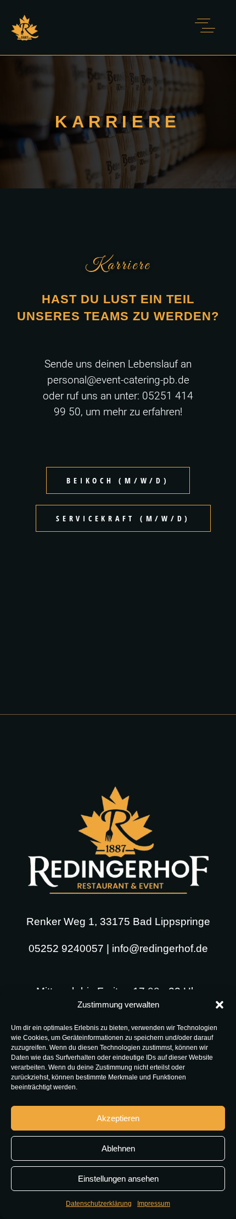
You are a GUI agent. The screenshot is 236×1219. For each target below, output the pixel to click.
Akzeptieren (118, 1118)
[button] (219, 1004)
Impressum (153, 1203)
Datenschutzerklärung (99, 1203)
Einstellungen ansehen (118, 1178)
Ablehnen (118, 1148)
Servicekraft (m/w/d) (123, 518)
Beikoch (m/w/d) (117, 480)
